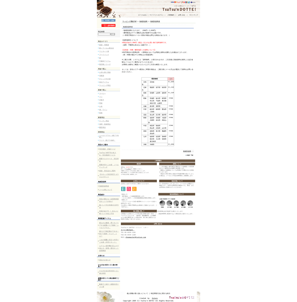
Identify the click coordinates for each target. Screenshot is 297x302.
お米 (100, 106)
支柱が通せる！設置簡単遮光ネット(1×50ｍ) (109, 200)
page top (190, 155)
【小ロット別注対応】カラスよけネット (109, 175)
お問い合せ (181, 15)
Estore (155, 298)
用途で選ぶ (102, 69)
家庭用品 (101, 117)
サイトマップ (193, 15)
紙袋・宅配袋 (104, 45)
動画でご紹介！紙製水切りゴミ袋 (109, 285)
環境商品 (101, 132)
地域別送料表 (104, 186)
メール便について (105, 190)
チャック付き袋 (105, 79)
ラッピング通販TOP (129, 21)
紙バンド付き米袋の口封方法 (109, 206)
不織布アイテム (105, 61)
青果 (100, 113)
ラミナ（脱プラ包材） (107, 140)
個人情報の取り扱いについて (137, 293)
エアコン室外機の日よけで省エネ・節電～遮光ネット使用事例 (109, 248)
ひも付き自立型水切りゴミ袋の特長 (109, 272)
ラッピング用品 (105, 85)
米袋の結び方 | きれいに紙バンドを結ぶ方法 (108, 212)
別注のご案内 (103, 144)
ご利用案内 (170, 15)
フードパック (104, 55)
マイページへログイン (156, 15)
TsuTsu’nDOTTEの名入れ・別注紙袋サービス (107, 154)
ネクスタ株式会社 (127, 230)
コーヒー (102, 93)
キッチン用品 (104, 121)
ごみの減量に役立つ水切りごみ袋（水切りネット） (109, 241)
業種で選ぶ (102, 90)
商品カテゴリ (103, 41)
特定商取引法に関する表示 (160, 293)
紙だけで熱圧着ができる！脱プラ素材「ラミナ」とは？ (109, 233)
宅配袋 (101, 76)
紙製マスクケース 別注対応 (109, 160)
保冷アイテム (104, 82)
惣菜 (100, 103)
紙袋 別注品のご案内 (107, 171)
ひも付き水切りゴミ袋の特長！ (108, 265)
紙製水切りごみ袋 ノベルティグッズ (109, 166)
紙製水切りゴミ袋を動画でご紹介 (108, 279)
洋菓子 (101, 100)
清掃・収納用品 (105, 124)
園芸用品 (102, 127)
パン (100, 97)
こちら (128, 169)
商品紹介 (101, 194)
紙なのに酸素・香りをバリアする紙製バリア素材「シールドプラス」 (109, 225)
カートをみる (142, 15)
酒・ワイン (103, 110)
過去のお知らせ (105, 260)
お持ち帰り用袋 (105, 72)
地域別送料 (102, 181)
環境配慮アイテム (104, 218)
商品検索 (101, 32)
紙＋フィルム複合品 (106, 48)
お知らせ (101, 255)
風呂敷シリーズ (105, 64)
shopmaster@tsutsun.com (136, 237)
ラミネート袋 (104, 51)
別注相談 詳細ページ (107, 149)
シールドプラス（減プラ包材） (109, 136)
